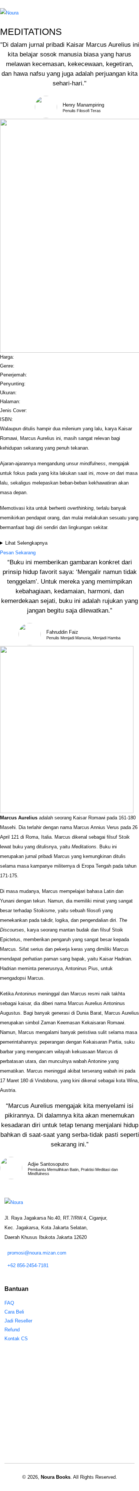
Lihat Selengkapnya (26, 543)
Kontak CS (16, 1338)
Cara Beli (14, 1312)
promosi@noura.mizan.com (36, 1253)
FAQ (9, 1303)
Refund (12, 1329)
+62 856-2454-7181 (28, 1265)
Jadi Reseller (18, 1321)
